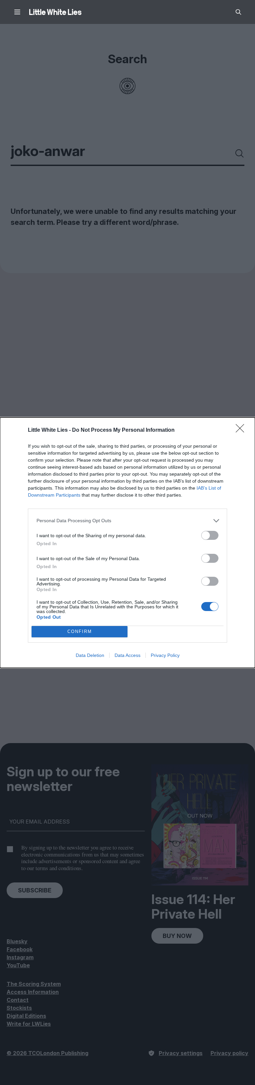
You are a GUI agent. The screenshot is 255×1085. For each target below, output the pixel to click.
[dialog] (127, 542)
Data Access (127, 655)
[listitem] (127, 520)
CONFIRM (79, 631)
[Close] (242, 430)
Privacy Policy (165, 655)
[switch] (209, 535)
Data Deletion (90, 655)
